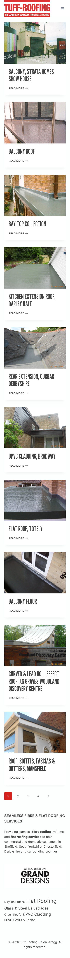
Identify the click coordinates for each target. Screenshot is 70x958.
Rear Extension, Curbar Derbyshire (31, 380)
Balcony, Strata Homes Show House (31, 75)
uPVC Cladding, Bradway (32, 456)
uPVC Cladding (37, 914)
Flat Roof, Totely (26, 529)
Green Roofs (12, 914)
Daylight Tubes (14, 902)
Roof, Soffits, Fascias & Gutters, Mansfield (32, 765)
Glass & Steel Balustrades (26, 908)
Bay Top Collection (27, 224)
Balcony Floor (23, 601)
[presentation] (35, 43)
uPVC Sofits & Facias (19, 920)
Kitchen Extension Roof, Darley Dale (32, 300)
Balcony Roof (22, 151)
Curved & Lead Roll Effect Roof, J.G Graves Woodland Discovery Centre (34, 681)
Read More (18, 88)
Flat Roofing (41, 901)
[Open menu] (62, 8)
